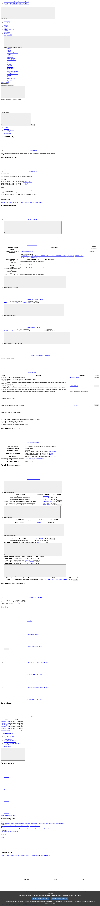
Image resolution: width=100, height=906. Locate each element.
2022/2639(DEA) (5, 723)
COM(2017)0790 (74, 377)
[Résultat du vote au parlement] (82, 417)
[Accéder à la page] (82, 403)
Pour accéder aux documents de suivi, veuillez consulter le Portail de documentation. (21, 202)
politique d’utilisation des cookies (84, 901)
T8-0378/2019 (74, 405)
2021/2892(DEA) (5, 726)
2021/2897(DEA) (5, 728)
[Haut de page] (13, 754)
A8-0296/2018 (74, 386)
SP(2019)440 (38, 542)
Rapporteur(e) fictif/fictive (27, 254)
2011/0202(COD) (27, 183)
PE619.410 (46, 496)
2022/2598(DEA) (5, 730)
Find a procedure (5, 83)
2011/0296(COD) (27, 184)
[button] (24, 849)
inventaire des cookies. (50, 903)
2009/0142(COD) (27, 182)
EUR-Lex (17, 603)
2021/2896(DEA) (5, 721)
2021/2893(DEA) (5, 725)
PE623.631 (46, 499)
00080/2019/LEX (40, 522)
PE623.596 (46, 497)
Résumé (97, 377)
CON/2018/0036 (47, 579)
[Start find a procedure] (13, 92)
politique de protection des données (65, 901)
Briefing (17, 601)
